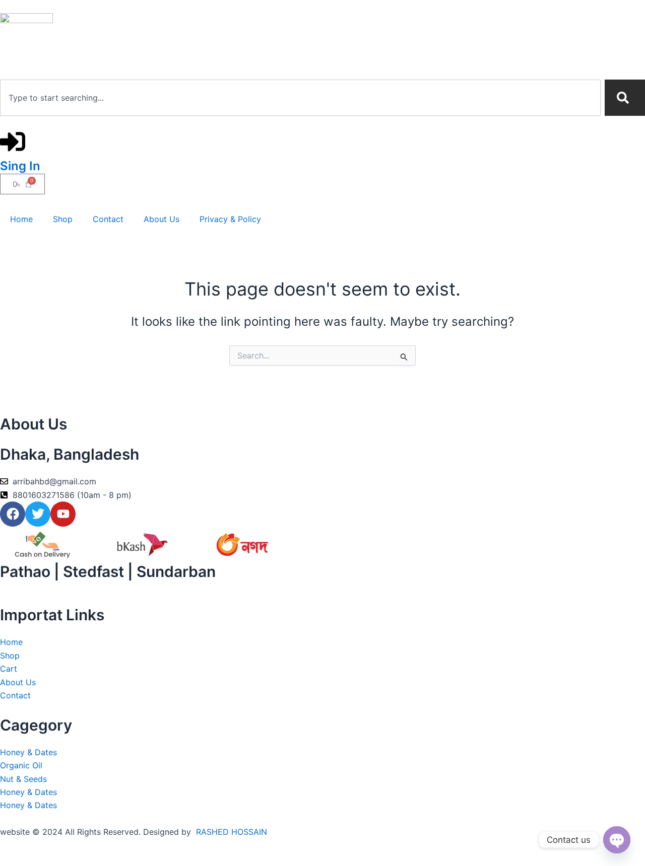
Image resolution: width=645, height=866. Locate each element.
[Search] (625, 98)
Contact (108, 219)
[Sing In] (12, 141)
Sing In (20, 166)
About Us (161, 219)
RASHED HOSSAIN (231, 832)
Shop (63, 219)
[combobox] (300, 98)
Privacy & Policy (230, 219)
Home (21, 219)
